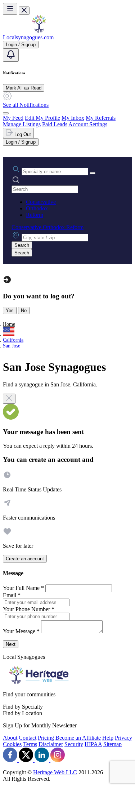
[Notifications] (11, 55)
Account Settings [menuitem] (87, 124)
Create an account (25, 558)
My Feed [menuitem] (13, 118)
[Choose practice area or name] (92, 173)
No (24, 310)
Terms (30, 744)
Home (9, 324)
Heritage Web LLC (55, 772)
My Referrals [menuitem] (101, 118)
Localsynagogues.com (28, 37)
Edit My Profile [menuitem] (42, 118)
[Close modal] (9, 399)
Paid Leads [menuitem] (54, 124)
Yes (10, 310)
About (10, 738)
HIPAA (93, 744)
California (13, 340)
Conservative (41, 202)
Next (10, 644)
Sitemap (112, 744)
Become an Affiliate (78, 738)
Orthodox (37, 208)
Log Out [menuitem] (22, 134)
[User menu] (6, 113)
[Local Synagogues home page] (39, 31)
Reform (34, 215)
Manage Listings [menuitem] (22, 124)
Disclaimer (51, 744)
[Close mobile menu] (24, 10)
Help (107, 738)
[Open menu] (10, 9)
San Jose (11, 346)
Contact (27, 738)
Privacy (123, 738)
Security (73, 744)
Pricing (46, 738)
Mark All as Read (23, 88)
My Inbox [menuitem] (73, 118)
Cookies (12, 744)
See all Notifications (26, 105)
